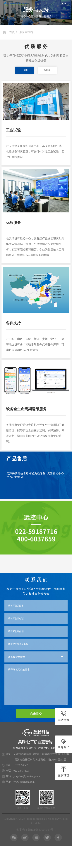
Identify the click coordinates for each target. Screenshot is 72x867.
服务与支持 (26, 32)
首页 (12, 32)
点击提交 (36, 713)
